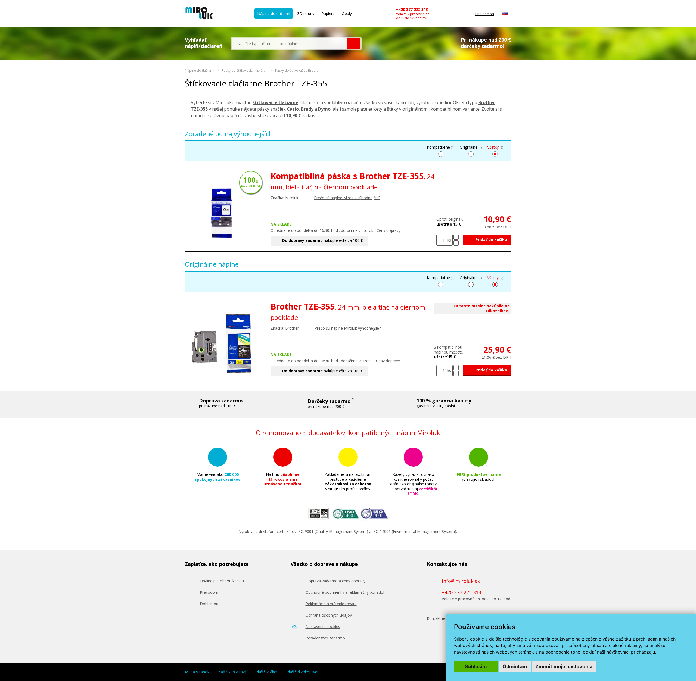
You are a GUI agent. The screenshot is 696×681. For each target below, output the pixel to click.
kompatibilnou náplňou (448, 350)
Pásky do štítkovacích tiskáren (245, 70)
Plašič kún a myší (232, 672)
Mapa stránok (197, 672)
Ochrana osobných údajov (329, 615)
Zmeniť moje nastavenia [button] (563, 666)
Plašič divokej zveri (303, 672)
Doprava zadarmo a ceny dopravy (335, 580)
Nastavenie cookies (323, 626)
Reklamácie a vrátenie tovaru (331, 603)
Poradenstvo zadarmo (325, 638)
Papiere (328, 13)
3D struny (305, 13)
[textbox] (289, 43)
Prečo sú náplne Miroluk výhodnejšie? (347, 197)
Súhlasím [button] (476, 666)
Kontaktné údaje (441, 618)
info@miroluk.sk (461, 581)
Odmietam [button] (514, 666)
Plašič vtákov (267, 672)
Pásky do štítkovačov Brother (297, 70)
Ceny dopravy (388, 230)
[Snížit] (456, 243)
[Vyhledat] (353, 43)
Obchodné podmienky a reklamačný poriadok (345, 592)
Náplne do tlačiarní (273, 13)
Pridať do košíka (490, 239)
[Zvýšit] (456, 237)
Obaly (347, 13)
